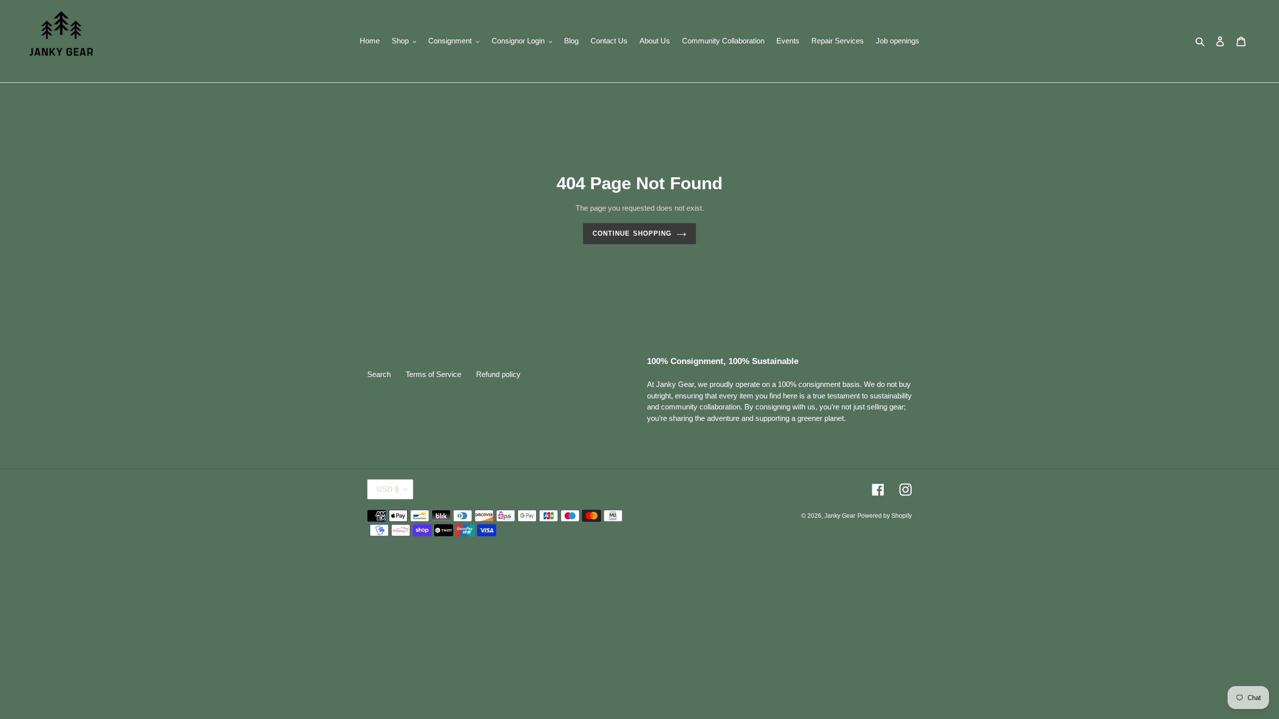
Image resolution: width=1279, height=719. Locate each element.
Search (379, 374)
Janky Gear (839, 515)
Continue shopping (632, 233)
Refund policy (498, 374)
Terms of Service (433, 374)
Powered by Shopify (884, 515)
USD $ (388, 489)
